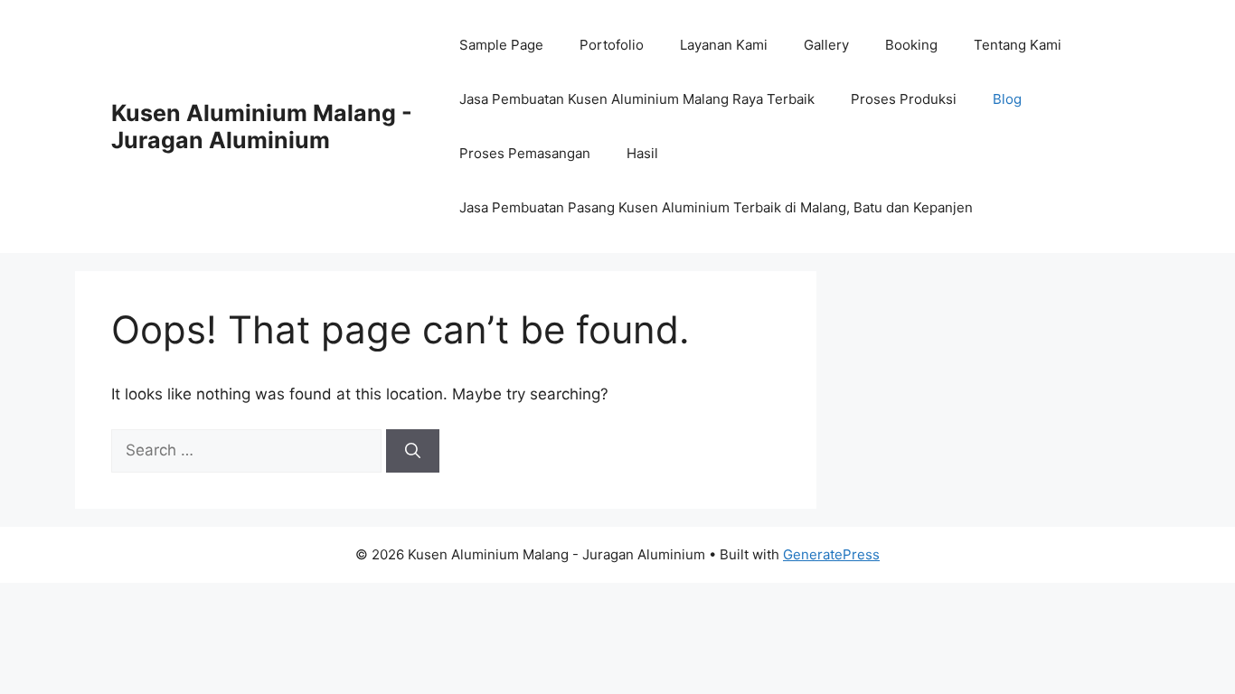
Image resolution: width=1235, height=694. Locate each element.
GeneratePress (831, 554)
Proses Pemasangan (524, 153)
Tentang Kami (1017, 44)
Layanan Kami (724, 44)
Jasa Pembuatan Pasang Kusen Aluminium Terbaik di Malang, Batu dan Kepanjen (716, 207)
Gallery (826, 44)
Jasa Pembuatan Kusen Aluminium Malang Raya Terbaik (637, 99)
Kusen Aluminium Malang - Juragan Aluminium (261, 126)
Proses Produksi (904, 99)
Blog (1007, 99)
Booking (911, 44)
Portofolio (612, 44)
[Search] (412, 451)
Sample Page (501, 44)
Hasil (642, 153)
